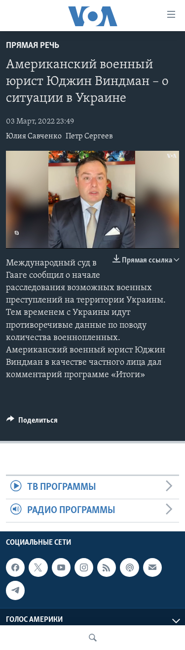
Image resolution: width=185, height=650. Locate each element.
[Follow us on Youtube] (61, 567)
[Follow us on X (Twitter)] (38, 567)
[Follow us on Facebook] (15, 567)
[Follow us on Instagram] (83, 567)
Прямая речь (32, 46)
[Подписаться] (152, 567)
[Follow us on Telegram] (15, 590)
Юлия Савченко (34, 136)
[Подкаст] (129, 567)
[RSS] (106, 567)
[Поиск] (93, 637)
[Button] (32, 422)
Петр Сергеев (89, 136)
